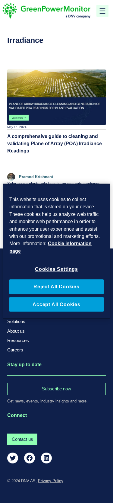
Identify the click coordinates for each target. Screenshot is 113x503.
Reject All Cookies (56, 286)
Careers (15, 350)
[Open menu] (102, 11)
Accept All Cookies (56, 304)
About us (16, 331)
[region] (56, 251)
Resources (18, 340)
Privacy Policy (50, 481)
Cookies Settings (56, 269)
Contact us (22, 439)
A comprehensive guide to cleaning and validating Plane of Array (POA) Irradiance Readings (54, 143)
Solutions (16, 321)
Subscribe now (56, 388)
